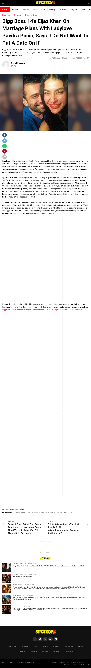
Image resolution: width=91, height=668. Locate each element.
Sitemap (86, 665)
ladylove (58, 513)
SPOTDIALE (5, 9)
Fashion (43, 9)
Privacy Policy (84, 662)
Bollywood (15, 9)
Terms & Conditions (59, 662)
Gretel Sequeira (18, 63)
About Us (77, 665)
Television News (31, 15)
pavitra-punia (69, 513)
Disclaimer (73, 662)
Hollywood (73, 9)
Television (26, 9)
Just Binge (52, 9)
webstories (63, 9)
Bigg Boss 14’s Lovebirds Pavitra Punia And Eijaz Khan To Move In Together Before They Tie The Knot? (42, 310)
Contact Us (67, 665)
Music (35, 9)
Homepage (6, 15)
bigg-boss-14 (22, 513)
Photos (83, 9)
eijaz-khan (33, 513)
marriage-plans (46, 513)
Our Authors (69, 651)
